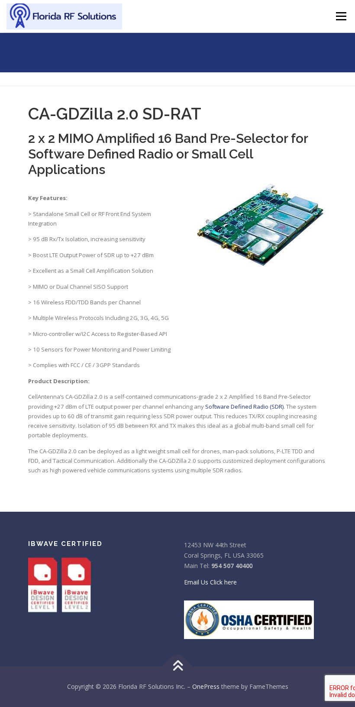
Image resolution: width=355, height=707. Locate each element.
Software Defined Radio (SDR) (244, 406)
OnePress (205, 686)
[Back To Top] (177, 666)
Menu (341, 16)
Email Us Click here (210, 582)
